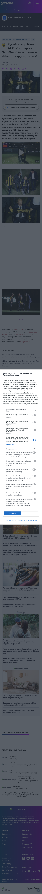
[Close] (38, 374)
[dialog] (21, 447)
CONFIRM (12, 513)
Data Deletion (9, 520)
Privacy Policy (32, 520)
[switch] (34, 415)
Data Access (21, 520)
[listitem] (21, 410)
